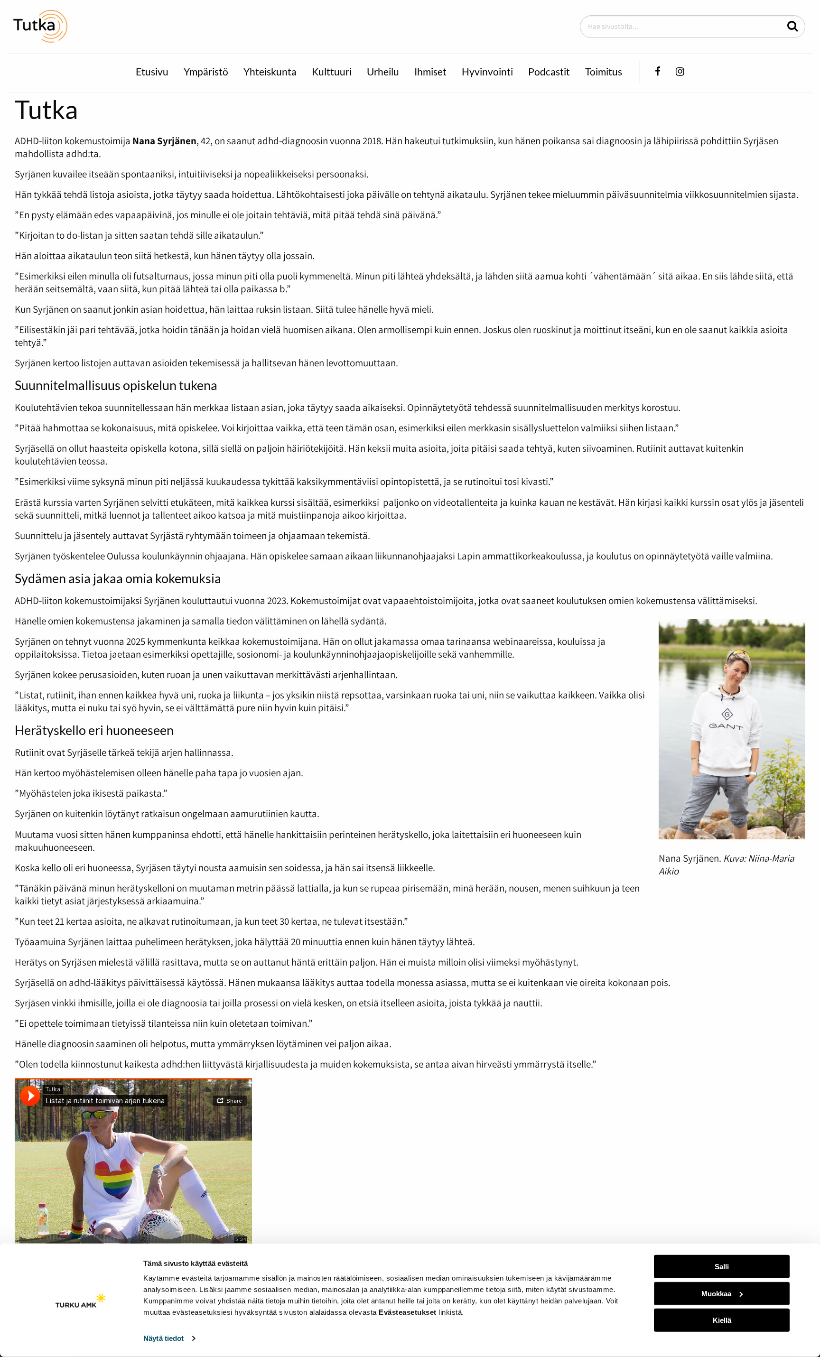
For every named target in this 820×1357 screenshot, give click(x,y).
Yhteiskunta (270, 71)
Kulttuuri (332, 71)
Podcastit (549, 71)
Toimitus (603, 71)
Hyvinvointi (487, 71)
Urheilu (383, 71)
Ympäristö (206, 71)
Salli (722, 1267)
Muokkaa (716, 1293)
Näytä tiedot (163, 1338)
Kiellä (722, 1320)
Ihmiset (430, 71)
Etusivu (152, 71)
